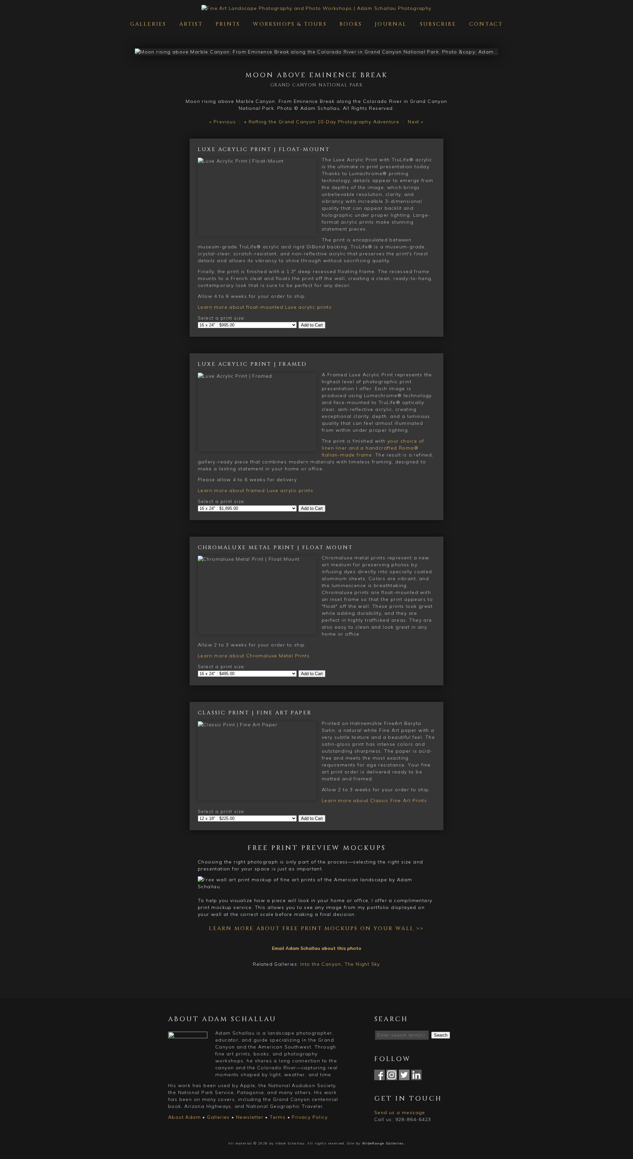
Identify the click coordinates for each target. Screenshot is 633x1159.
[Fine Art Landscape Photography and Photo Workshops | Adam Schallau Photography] (316, 8)
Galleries (148, 24)
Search (440, 1035)
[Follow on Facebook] (379, 1077)
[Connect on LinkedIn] (416, 1077)
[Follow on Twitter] (404, 1077)
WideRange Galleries (383, 1143)
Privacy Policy (310, 1117)
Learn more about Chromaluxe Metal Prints (254, 656)
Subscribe (438, 24)
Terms (278, 1117)
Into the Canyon (320, 964)
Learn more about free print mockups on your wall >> (316, 928)
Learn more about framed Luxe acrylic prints (255, 490)
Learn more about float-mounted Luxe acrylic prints (265, 307)
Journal (391, 24)
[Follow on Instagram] (391, 1077)
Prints (228, 24)
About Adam (184, 1117)
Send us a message (399, 1112)
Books (351, 24)
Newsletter (249, 1117)
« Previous (222, 122)
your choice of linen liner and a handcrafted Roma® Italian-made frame (373, 448)
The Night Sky (362, 964)
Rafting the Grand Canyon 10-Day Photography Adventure (324, 122)
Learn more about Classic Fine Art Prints (374, 800)
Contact (486, 24)
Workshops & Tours (289, 24)
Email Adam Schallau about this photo (316, 948)
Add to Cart (312, 325)
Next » (415, 122)
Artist (191, 24)
